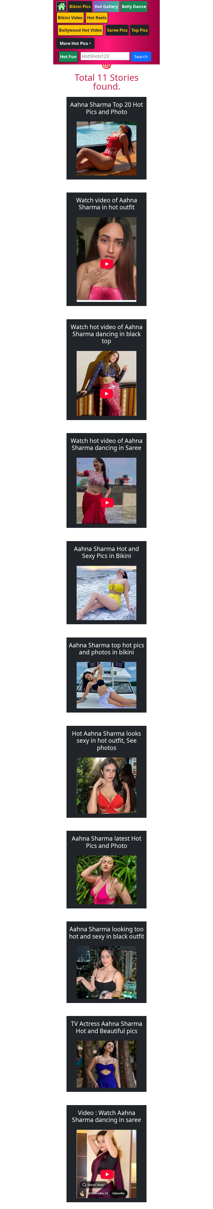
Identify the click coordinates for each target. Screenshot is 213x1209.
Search (141, 56)
